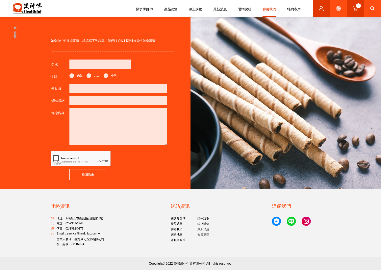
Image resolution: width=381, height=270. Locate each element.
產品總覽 (171, 9)
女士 (97, 75)
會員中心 (321, 8)
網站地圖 (177, 234)
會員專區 (203, 234)
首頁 (15, 28)
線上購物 (195, 9)
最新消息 (220, 9)
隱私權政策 (178, 240)
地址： (80, 218)
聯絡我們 (269, 9)
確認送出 (88, 174)
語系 (338, 8)
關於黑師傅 (144, 9)
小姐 (114, 75)
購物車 (358, 6)
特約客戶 (294, 9)
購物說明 (244, 9)
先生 (80, 75)
